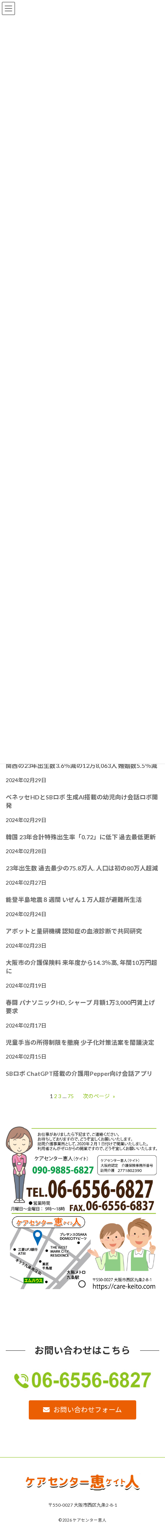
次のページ (99, 1096)
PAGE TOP (153, 1477)
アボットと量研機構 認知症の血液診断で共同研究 (74, 931)
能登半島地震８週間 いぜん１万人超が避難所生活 (74, 899)
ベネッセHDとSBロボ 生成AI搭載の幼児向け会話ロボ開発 (82, 801)
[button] (82, 1409)
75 (71, 1096)
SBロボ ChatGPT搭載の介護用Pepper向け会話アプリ (79, 1073)
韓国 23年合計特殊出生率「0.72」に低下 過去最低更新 (81, 836)
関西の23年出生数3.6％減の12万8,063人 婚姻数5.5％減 (81, 765)
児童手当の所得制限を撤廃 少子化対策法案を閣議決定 (80, 1042)
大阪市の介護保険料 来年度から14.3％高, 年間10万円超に (81, 966)
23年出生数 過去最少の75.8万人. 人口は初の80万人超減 (82, 868)
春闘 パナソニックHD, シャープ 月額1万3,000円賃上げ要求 (80, 1006)
